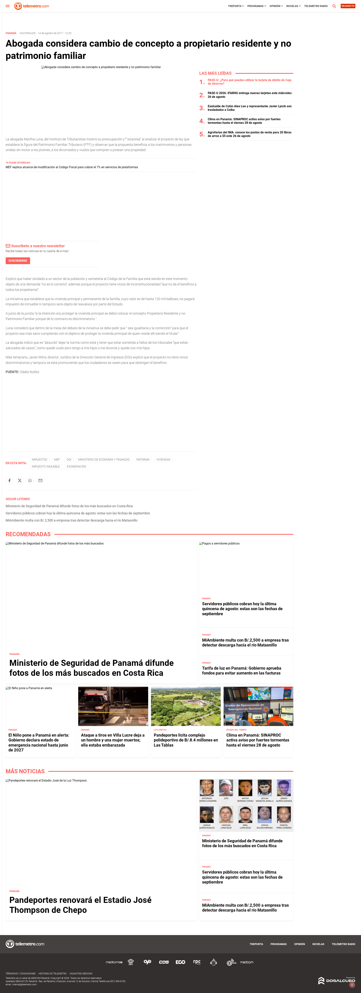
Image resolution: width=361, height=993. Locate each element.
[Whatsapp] (30, 480)
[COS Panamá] (164, 965)
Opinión (275, 6)
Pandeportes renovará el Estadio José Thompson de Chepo (80, 905)
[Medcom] (246, 965)
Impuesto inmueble (46, 466)
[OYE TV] (147, 965)
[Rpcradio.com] (197, 965)
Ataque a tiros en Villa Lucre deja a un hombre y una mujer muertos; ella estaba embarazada (113, 740)
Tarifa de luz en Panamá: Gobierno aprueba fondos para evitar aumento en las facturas (241, 671)
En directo (348, 6)
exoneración (76, 466)
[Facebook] (9, 480)
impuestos (39, 459)
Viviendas (163, 459)
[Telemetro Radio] (230, 965)
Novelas (292, 6)
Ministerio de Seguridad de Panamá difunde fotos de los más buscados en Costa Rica (69, 506)
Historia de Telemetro (52, 973)
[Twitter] (20, 480)
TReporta (234, 6)
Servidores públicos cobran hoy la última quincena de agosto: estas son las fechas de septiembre (78, 513)
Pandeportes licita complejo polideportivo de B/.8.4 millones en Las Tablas (186, 740)
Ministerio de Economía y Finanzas (104, 459)
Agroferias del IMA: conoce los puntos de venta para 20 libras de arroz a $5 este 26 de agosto (249, 134)
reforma (143, 459)
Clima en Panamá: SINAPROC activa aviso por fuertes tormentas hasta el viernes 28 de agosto (244, 121)
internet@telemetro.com (24, 984)
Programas (255, 6)
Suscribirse (17, 260)
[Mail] (40, 480)
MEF (57, 459)
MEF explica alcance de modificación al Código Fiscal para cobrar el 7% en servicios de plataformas (72, 167)
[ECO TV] (180, 965)
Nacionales (27, 33)
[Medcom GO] (114, 965)
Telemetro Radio (316, 6)
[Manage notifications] (352, 985)
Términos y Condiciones (21, 973)
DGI (69, 459)
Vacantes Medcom (80, 973)
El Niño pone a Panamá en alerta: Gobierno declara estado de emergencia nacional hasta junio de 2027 (38, 742)
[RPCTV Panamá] (131, 965)
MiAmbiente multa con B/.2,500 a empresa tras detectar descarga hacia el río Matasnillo (71, 520)
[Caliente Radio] (213, 965)
